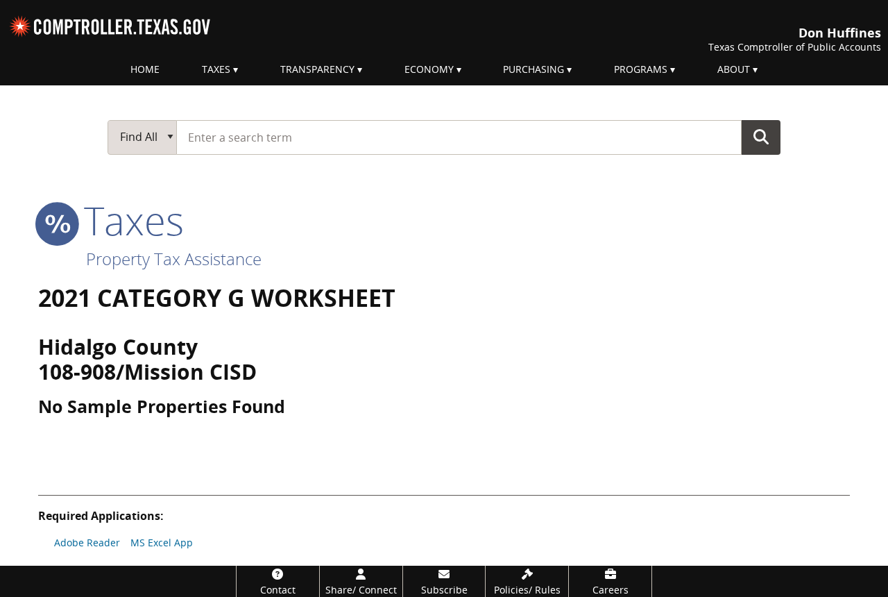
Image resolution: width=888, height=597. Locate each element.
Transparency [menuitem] (317, 69)
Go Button (761, 136)
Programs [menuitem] (640, 69)
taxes (129, 220)
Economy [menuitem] (429, 69)
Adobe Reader (87, 542)
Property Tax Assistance (174, 258)
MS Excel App (161, 542)
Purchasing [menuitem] (533, 69)
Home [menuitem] (145, 69)
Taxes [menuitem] (216, 69)
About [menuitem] (733, 69)
